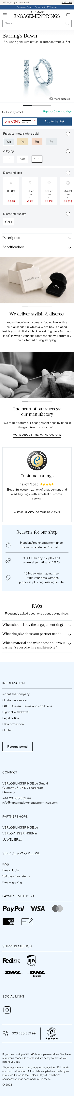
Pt (51, 141)
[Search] (67, 23)
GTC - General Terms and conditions (27, 706)
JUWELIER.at (12, 839)
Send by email (14, 112)
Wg (8, 141)
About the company (16, 694)
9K (9, 159)
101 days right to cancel (15, 2)
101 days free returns (16, 876)
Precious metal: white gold (21, 133)
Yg (22, 141)
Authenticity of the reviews (37, 512)
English (67, 2)
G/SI (8, 221)
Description (11, 238)
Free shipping (11, 870)
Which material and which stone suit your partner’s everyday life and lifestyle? (33, 645)
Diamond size (12, 172)
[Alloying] (68, 151)
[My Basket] (68, 14)
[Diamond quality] (68, 214)
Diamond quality (14, 213)
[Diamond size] (68, 173)
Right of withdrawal (15, 712)
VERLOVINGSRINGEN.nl (19, 833)
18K (37, 159)
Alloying (8, 151)
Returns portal (17, 746)
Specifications (13, 247)
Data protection (13, 724)
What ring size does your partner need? (31, 634)
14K (22, 159)
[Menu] (5, 14)
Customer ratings (37, 476)
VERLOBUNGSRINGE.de (20, 827)
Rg (37, 141)
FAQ (5, 864)
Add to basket (54, 121)
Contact (8, 730)
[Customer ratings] (37, 460)
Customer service (14, 700)
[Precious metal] (68, 134)
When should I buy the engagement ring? (32, 625)
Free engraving (12, 882)
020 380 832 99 (24, 1033)
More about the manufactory (37, 434)
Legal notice (10, 718)
